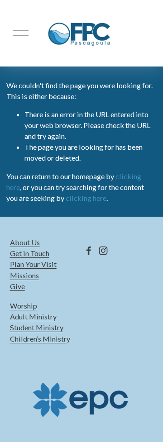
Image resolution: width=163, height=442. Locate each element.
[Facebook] (88, 250)
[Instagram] (103, 250)
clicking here (86, 198)
